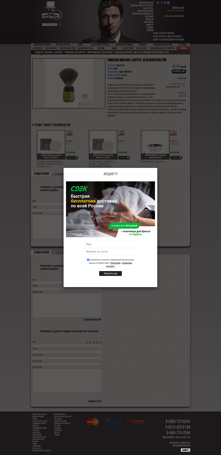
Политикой (115, 263)
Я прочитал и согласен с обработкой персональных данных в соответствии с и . (111, 263)
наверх (185, 450)
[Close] (155, 171)
